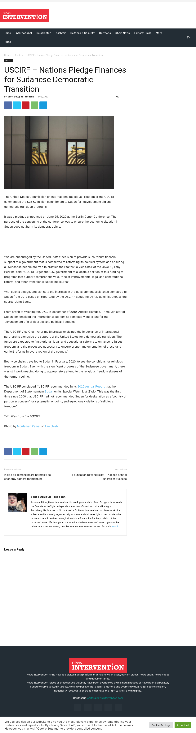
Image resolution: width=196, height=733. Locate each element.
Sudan (49, 391)
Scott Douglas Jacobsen (21, 96)
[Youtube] (118, 707)
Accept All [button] (183, 725)
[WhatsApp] (34, 105)
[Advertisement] (121, 15)
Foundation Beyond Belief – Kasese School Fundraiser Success (99, 477)
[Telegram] (43, 105)
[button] (188, 37)
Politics (19, 55)
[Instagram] (87, 707)
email (115, 526)
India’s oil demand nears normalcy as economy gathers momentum (27, 477)
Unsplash (51, 426)
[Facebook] (8, 105)
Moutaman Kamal (28, 426)
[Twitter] (17, 105)
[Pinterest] (25, 105)
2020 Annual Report (91, 386)
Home (7, 55)
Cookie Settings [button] (160, 725)
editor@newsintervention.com (105, 698)
